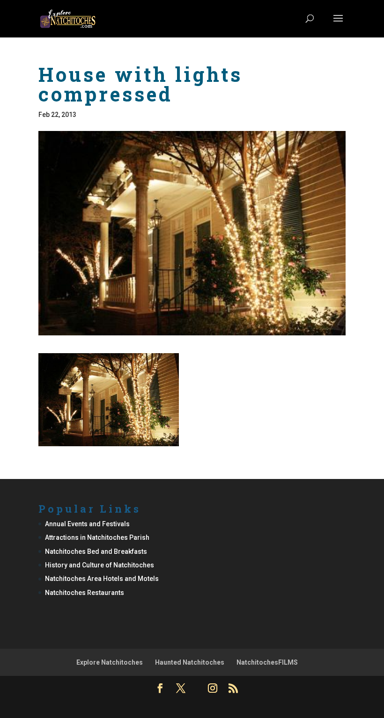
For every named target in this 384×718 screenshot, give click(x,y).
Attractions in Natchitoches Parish (97, 537)
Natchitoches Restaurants (84, 592)
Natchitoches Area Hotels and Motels (102, 578)
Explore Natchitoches (109, 662)
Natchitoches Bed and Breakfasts (96, 551)
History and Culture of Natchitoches (99, 565)
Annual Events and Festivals (87, 524)
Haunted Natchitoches (189, 662)
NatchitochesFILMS (267, 662)
